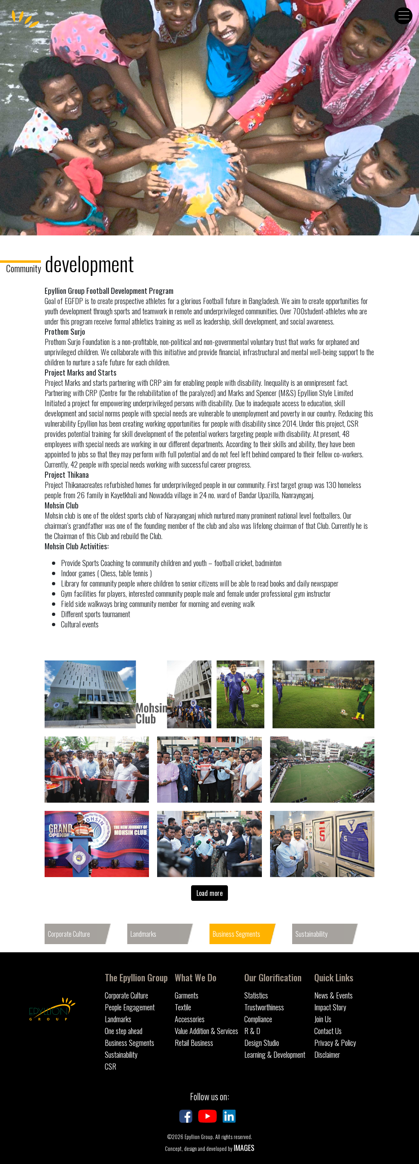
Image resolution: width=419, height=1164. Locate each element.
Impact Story (330, 1007)
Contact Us (328, 1030)
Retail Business (194, 1042)
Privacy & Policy (335, 1042)
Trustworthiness (264, 1007)
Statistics (256, 995)
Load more (209, 893)
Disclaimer (327, 1054)
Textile (183, 1007)
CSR (110, 1066)
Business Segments (236, 934)
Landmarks (143, 934)
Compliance (258, 1019)
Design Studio (261, 1042)
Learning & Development (274, 1054)
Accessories (190, 1019)
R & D (252, 1030)
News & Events (333, 995)
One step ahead (123, 1030)
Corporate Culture (69, 934)
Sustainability (311, 934)
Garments (186, 995)
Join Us (322, 1019)
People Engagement (130, 1007)
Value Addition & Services (206, 1030)
